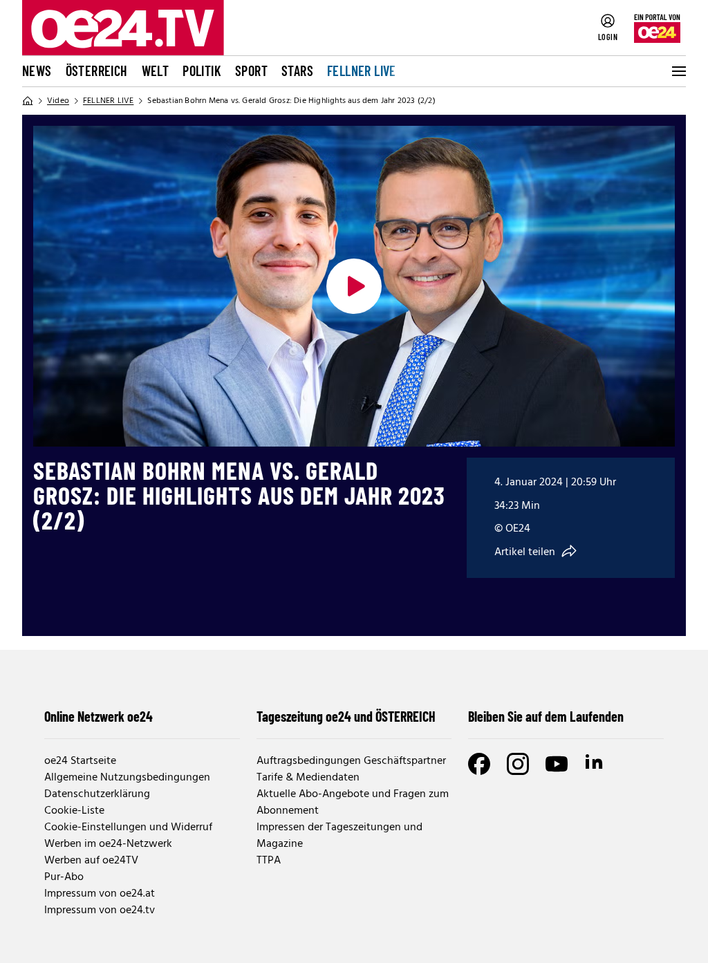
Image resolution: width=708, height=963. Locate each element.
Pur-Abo (64, 877)
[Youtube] (557, 764)
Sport (251, 70)
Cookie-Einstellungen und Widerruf (128, 827)
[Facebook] (479, 764)
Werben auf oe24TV (91, 861)
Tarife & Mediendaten (308, 778)
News (37, 70)
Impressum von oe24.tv (99, 910)
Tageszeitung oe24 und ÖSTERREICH (346, 716)
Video (58, 100)
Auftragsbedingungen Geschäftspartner (351, 761)
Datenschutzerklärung (97, 794)
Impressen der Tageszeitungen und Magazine (339, 836)
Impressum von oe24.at (99, 894)
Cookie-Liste (74, 811)
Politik (202, 70)
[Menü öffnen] (677, 71)
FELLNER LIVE (361, 70)
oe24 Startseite (80, 761)
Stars (297, 70)
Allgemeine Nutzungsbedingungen (127, 778)
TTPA (269, 861)
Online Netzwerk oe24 (98, 716)
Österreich (97, 70)
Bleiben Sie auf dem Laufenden (546, 716)
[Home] (27, 100)
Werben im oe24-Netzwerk (108, 844)
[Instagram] (518, 764)
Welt (155, 70)
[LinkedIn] (595, 764)
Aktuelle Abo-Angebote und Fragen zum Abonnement (353, 802)
